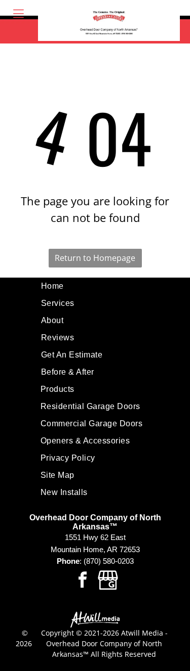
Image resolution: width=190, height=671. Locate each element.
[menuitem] (95, 286)
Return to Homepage (95, 257)
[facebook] (82, 581)
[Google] (108, 581)
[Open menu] (18, 13)
